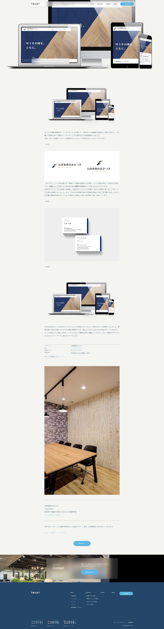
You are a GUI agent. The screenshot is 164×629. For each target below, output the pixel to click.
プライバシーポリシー (119, 622)
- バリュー (73, 604)
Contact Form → (89, 572)
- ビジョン (73, 601)
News (115, 4)
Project (108, 4)
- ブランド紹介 (90, 604)
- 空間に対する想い (91, 596)
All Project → (82, 543)
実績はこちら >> (60, 356)
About (92, 4)
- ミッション (73, 599)
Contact (127, 4)
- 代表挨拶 (73, 596)
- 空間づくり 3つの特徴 (92, 599)
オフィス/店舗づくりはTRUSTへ (55, 532)
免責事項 (130, 622)
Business (100, 4)
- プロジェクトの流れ (91, 601)
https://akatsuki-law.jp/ (77, 348)
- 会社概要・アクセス (76, 607)
